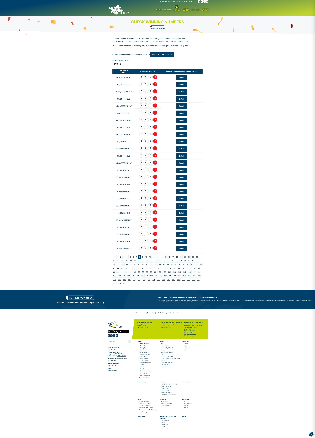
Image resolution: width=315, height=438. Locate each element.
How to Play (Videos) (144, 377)
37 (168, 261)
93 (131, 272)
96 (143, 272)
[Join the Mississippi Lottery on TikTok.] (202, 1)
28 (131, 261)
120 (165, 276)
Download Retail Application (168, 394)
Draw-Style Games (144, 352)
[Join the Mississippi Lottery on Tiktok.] (111, 335)
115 (142, 276)
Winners (163, 360)
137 (158, 280)
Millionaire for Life (145, 354)
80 (167, 268)
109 (114, 276)
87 (195, 268)
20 (185, 257)
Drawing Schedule (145, 375)
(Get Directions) (188, 332)
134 (144, 280)
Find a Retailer (165, 390)
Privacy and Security (166, 403)
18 (177, 257)
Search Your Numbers (157, 28)
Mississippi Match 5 (145, 362)
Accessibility (164, 401)
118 (156, 276)
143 (188, 280)
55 (156, 265)
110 (119, 276)
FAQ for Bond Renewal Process (169, 384)
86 (191, 268)
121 (170, 276)
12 (154, 257)
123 (179, 276)
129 (119, 280)
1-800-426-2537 (116, 365)
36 (164, 261)
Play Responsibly (165, 364)
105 (184, 272)
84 (183, 268)
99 (155, 272)
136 (153, 280)
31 (143, 261)
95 (139, 272)
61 (180, 265)
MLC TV (186, 407)
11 (150, 257)
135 (149, 280)
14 (161, 257)
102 (169, 272)
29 (135, 261)
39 (176, 261)
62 (184, 265)
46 (118, 265)
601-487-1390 (121, 356)
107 (194, 272)
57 (164, 265)
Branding (186, 401)
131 (129, 280)
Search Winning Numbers (162, 54)
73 (138, 268)
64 (192, 265)
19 (181, 257)
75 (146, 268)
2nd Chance (177, 9)
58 (168, 265)
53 (147, 265)
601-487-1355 (112, 349)
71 (130, 268)
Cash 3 (142, 366)
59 (172, 265)
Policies (163, 422)
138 (163, 280)
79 (162, 268)
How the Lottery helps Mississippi (148, 409)
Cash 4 (142, 364)
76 (150, 268)
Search (184, 416)
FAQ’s (162, 354)
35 (160, 261)
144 (193, 280)
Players (167, 10)
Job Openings (141, 416)
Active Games (144, 345)
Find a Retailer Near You (167, 356)
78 (158, 268)
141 (178, 280)
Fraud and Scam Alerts (167, 362)
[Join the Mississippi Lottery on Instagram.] (204, 1)
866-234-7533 (119, 354)
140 (173, 280)
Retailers (196, 10)
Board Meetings (143, 412)
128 (114, 280)
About (139, 399)
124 (184, 276)
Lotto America (144, 360)
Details (181, 78)
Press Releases (188, 403)
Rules (185, 350)
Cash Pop (142, 369)
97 (147, 272)
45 (114, 265)
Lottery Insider (165, 366)
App (162, 343)
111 (124, 276)
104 (179, 272)
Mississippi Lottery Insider (146, 407)
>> (124, 283)
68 (118, 268)
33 (151, 261)
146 (114, 283)
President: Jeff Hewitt (146, 403)
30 (139, 261)
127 (199, 276)
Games (159, 10)
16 (169, 257)
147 (119, 283)
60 (176, 265)
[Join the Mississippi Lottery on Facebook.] (199, 1)
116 (147, 276)
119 (160, 276)
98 (151, 272)
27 (127, 261)
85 (187, 268)
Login (185, 345)
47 (123, 265)
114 (137, 276)
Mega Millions (144, 358)
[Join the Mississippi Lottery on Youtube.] (207, 1)
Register (186, 343)
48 (127, 265)
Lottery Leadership (144, 401)
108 (199, 272)
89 (114, 272)
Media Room (185, 399)
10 (146, 257)
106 (189, 272)
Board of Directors (145, 405)
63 (188, 265)
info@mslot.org (112, 370)
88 (199, 268)
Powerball (143, 356)
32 (147, 261)
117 (151, 276)
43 (193, 261)
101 (164, 272)
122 (175, 276)
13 (157, 257)
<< (114, 257)
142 (183, 280)
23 (197, 257)
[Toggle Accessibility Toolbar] (311, 434)
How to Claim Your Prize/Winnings (170, 358)
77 (154, 268)
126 (194, 276)
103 (174, 272)
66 (201, 265)
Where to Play (205, 9)
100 (159, 272)
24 (114, 261)
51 (139, 265)
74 (142, 268)
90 (118, 272)
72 (134, 268)
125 (189, 276)
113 (133, 276)
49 (131, 265)
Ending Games (144, 348)
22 (193, 257)
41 (185, 261)
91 (122, 272)
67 (114, 268)
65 (197, 265)
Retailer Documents (166, 392)
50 (135, 265)
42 (189, 261)
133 (139, 280)
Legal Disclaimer (165, 405)
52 (143, 265)
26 (123, 261)
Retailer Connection (166, 386)
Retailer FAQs (164, 388)
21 (189, 257)
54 (151, 265)
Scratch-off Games (144, 343)
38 (172, 261)
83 (179, 268)
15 (165, 257)
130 (124, 280)
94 (135, 272)
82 (175, 268)
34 (156, 261)
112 (128, 276)
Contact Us (163, 399)
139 (168, 280)
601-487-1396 (112, 360)
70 (126, 268)
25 (118, 261)
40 (181, 261)
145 (198, 280)
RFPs (164, 426)
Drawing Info (187, 348)
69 (122, 268)
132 (134, 280)
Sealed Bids (166, 429)
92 (126, 272)
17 (173, 257)
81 (170, 268)
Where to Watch (144, 373)
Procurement (164, 424)
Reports (186, 405)
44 (197, 261)
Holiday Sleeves (165, 345)
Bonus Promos (186, 9)
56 (160, 265)
